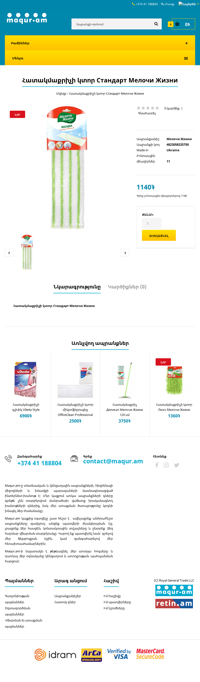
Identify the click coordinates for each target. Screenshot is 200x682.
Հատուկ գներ (65, 602)
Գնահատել (147, 113)
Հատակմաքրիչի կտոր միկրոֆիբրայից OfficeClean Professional (75, 409)
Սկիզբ (61, 93)
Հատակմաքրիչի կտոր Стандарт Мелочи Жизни (106, 93)
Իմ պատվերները (117, 602)
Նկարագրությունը (77, 286)
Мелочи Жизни (179, 139)
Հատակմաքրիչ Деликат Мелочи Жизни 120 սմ (124, 409)
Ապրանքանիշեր (67, 596)
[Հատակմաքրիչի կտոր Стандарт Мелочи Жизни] (67, 168)
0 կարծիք (172, 108)
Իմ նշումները (114, 608)
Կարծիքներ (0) (127, 286)
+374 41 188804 (147, 4)
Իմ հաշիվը (112, 596)
